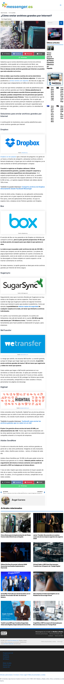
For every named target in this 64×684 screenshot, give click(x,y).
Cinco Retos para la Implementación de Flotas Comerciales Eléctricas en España (53, 60)
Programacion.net (8, 653)
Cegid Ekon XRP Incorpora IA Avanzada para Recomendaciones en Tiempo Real (47, 623)
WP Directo (6, 659)
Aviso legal (59, 641)
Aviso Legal (23, 675)
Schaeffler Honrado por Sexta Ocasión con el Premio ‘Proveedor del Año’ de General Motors (15, 595)
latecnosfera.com (24, 354)
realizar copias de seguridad (28, 306)
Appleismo (6, 655)
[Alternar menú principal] (60, 5)
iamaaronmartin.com (24, 408)
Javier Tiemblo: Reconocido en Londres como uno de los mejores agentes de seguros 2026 (48, 536)
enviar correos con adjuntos (19, 80)
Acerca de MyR (59, 635)
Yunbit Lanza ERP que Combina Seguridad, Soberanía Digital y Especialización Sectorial (15, 623)
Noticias (4, 13)
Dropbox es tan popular (8, 157)
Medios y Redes (58, 632)
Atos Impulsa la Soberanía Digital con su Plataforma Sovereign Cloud (46, 594)
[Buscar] (61, 23)
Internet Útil (6, 667)
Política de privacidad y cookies (48, 641)
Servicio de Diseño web (55, 633)
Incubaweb (6, 657)
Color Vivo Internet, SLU (13, 640)
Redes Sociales (7, 663)
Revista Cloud (7, 665)
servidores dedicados (9, 643)
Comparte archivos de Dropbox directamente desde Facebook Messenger (22, 188)
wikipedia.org (24, 152)
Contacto (50, 635)
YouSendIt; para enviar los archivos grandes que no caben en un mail (20, 422)
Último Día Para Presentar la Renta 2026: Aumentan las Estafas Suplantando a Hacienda (14, 566)
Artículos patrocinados (42, 633)
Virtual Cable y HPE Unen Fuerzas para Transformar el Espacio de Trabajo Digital (46, 565)
